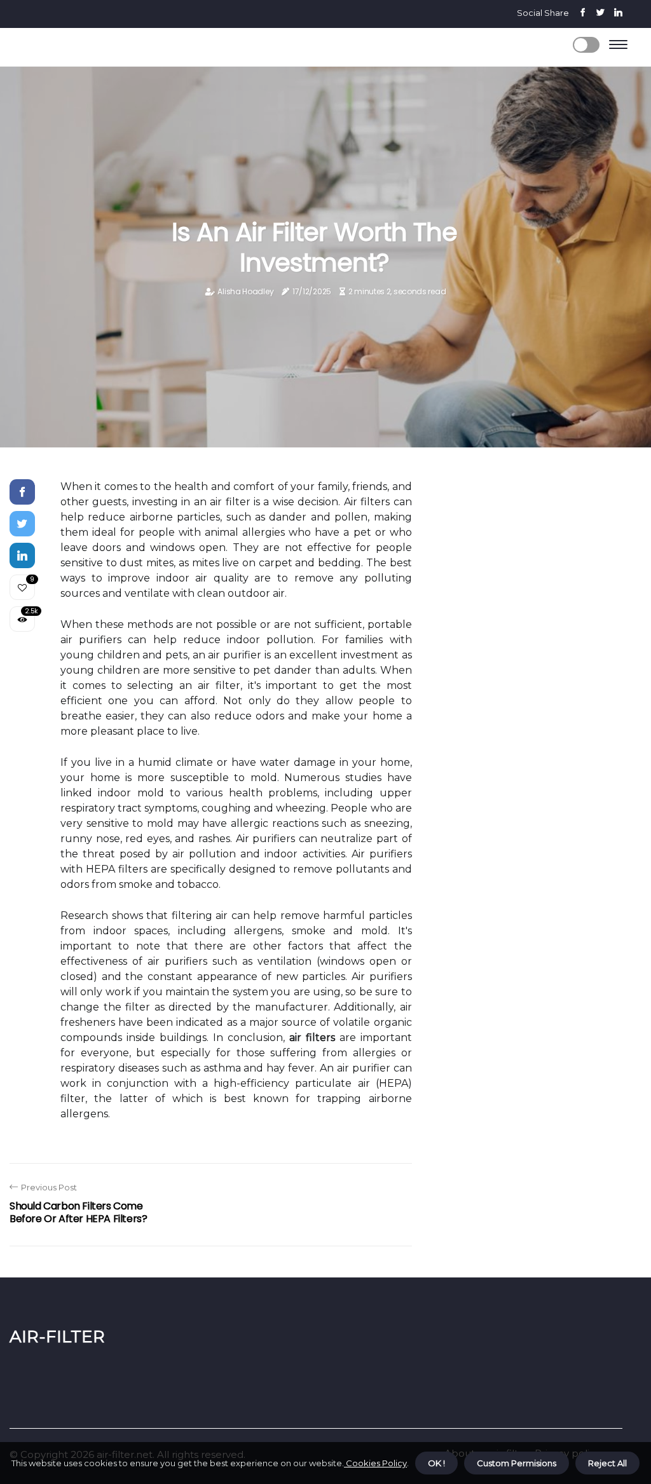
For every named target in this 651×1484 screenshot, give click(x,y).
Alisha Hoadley (245, 291)
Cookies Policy (375, 1463)
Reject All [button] (607, 1463)
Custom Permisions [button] (516, 1463)
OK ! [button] (436, 1463)
